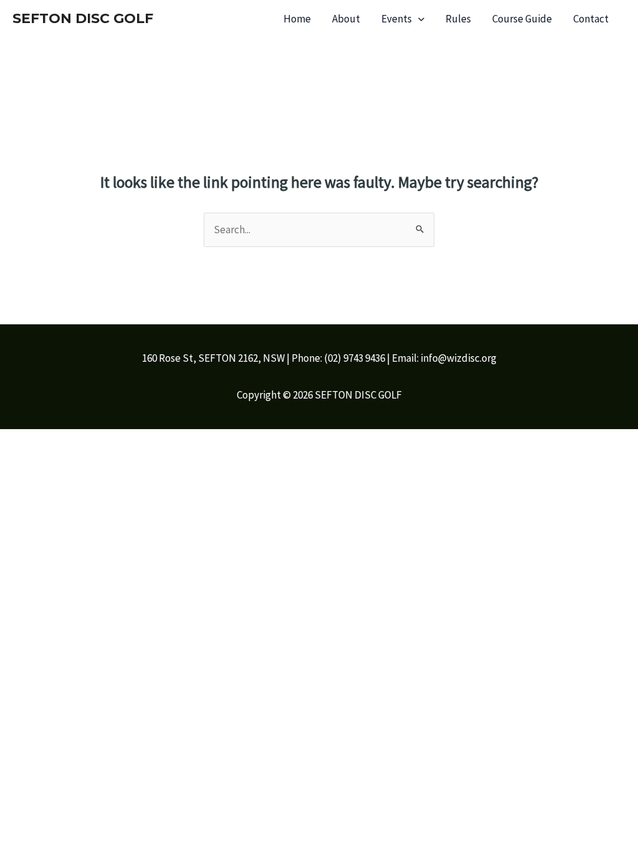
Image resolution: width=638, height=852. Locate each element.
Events (396, 19)
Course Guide (522, 19)
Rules (458, 19)
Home (297, 19)
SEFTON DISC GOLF (82, 18)
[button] (418, 18)
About (346, 19)
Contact (591, 19)
